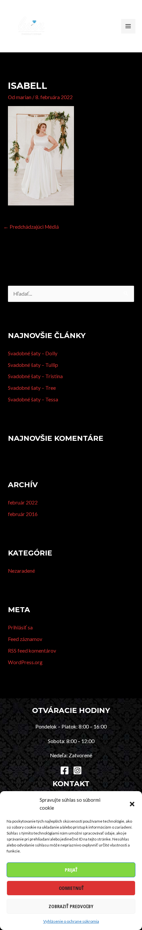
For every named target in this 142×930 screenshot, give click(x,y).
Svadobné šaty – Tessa (33, 399)
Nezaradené (21, 571)
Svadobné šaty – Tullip (33, 365)
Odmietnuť (71, 888)
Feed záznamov (25, 639)
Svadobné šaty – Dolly (32, 353)
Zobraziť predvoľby (71, 906)
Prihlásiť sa (20, 627)
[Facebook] (64, 770)
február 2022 (23, 502)
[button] (132, 804)
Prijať (71, 869)
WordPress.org (25, 662)
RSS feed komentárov (32, 651)
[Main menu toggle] (128, 26)
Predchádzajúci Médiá (31, 227)
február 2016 (23, 514)
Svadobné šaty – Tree (32, 388)
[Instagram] (77, 770)
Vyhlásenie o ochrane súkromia (71, 921)
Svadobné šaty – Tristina (35, 376)
